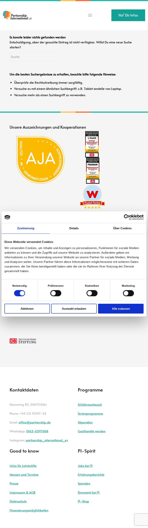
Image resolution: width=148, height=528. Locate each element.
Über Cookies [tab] (122, 228)
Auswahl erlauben (74, 308)
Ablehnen (27, 308)
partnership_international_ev (47, 440)
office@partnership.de (35, 422)
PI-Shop (83, 501)
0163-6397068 (37, 431)
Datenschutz (18, 501)
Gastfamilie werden (91, 431)
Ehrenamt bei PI (89, 492)
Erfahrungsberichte (91, 474)
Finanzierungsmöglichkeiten (29, 510)
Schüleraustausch (90, 404)
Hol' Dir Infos (128, 15)
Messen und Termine (24, 474)
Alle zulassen (121, 308)
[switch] (55, 293)
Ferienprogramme (90, 413)
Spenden (84, 483)
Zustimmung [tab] (25, 228)
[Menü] (90, 15)
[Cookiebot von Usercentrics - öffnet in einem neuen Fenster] (127, 217)
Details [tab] (74, 228)
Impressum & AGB (22, 492)
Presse (14, 483)
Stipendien (85, 422)
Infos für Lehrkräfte (23, 465)
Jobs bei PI (85, 465)
